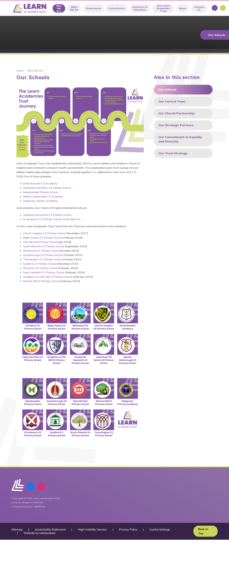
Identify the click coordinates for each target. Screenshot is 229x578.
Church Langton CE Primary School (44, 233)
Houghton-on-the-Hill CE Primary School (47, 276)
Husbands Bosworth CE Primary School (47, 215)
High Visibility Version (92, 529)
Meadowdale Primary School (40, 192)
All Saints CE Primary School (40, 268)
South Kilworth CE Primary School (43, 246)
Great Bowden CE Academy (40, 183)
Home (20, 70)
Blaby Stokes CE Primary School (42, 237)
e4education (47, 533)
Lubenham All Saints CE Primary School (47, 187)
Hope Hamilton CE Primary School (43, 272)
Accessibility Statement (50, 529)
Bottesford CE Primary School (41, 250)
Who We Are (35, 70)
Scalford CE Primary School (39, 263)
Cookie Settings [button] (160, 529)
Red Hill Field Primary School (40, 242)
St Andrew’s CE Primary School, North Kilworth (51, 219)
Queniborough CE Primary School (43, 255)
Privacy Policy (128, 529)
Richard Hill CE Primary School (41, 281)
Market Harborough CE (37, 196)
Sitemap (17, 529)
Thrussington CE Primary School (42, 259)
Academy (57, 196)
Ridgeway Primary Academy (40, 200)
